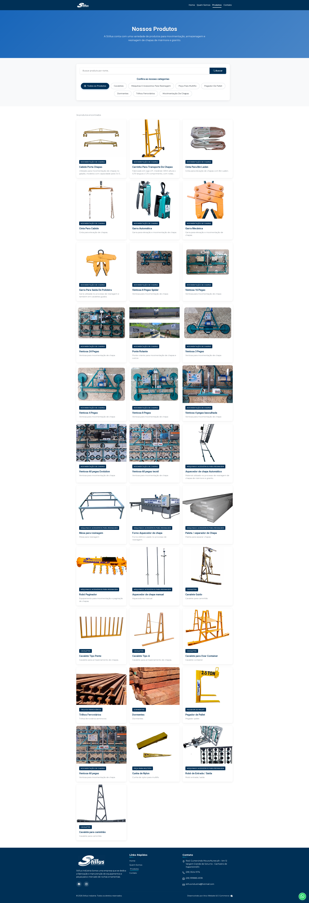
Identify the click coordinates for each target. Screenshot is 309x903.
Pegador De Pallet (213, 86)
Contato (228, 5)
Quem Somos (203, 5)
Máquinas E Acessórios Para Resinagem (151, 86)
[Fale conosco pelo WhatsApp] (302, 896)
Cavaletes (119, 86)
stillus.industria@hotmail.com (200, 884)
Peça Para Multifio (188, 86)
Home (192, 5)
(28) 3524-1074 (193, 872)
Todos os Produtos (96, 86)
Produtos (217, 5)
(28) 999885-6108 (194, 878)
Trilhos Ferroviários (145, 93)
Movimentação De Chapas (176, 93)
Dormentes (122, 93)
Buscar (219, 71)
